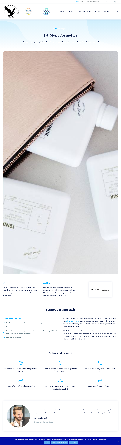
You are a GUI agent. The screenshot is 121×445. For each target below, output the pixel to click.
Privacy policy (73, 442)
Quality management (60, 29)
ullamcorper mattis (72, 321)
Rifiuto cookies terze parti (59, 442)
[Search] (115, 2)
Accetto (47, 442)
